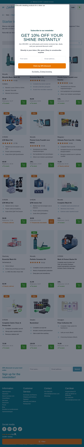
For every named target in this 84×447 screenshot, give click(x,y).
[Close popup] (67, 7)
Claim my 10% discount (42, 66)
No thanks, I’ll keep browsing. (42, 71)
